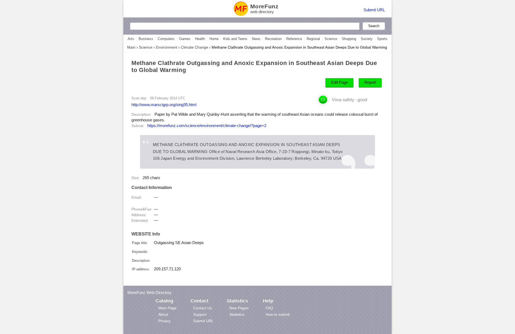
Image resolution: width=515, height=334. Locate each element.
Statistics (236, 314)
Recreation (273, 39)
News (256, 39)
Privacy (164, 321)
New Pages (239, 308)
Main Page (167, 308)
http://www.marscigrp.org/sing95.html (163, 104)
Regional (313, 39)
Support (200, 314)
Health (200, 39)
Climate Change (194, 47)
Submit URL (374, 10)
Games (184, 39)
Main (131, 47)
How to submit (278, 314)
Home (214, 39)
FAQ (269, 308)
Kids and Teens (235, 39)
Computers (166, 39)
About (163, 314)
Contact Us (202, 308)
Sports (382, 39)
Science (331, 39)
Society (367, 39)
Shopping (349, 39)
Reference (294, 39)
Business (146, 39)
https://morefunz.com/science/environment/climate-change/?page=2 (206, 126)
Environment (166, 47)
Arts (131, 39)
